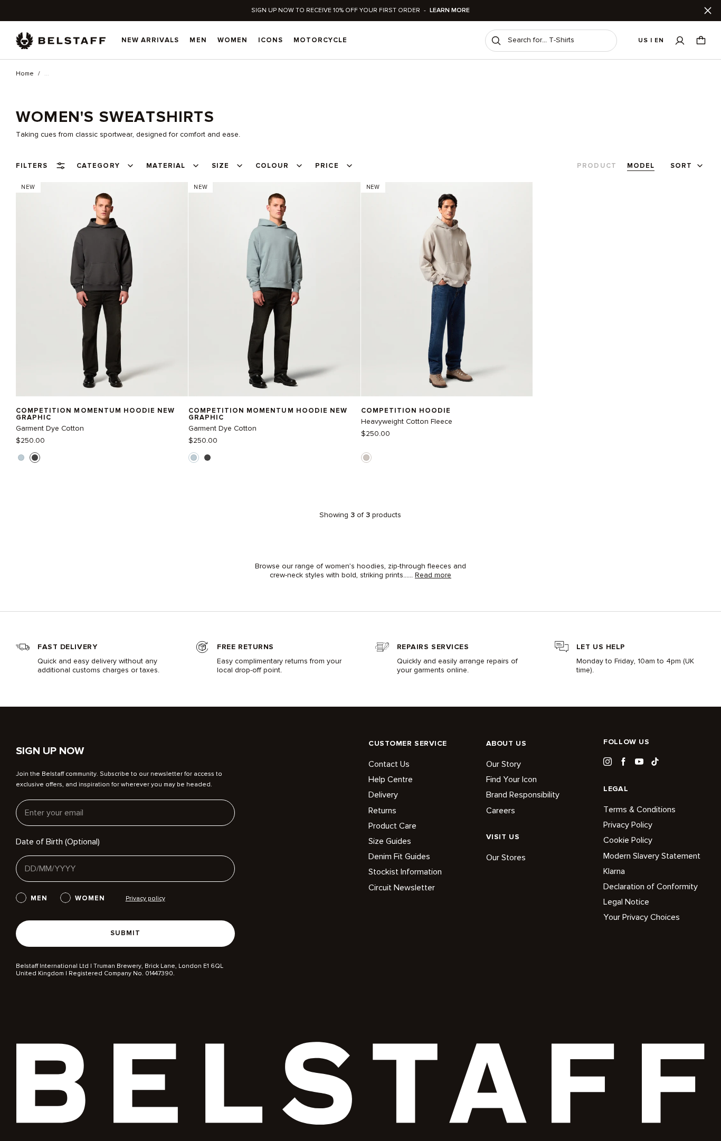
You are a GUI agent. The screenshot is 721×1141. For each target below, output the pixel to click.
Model (640, 165)
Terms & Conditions (639, 810)
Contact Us (389, 764)
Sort (681, 165)
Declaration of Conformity (650, 886)
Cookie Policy (627, 840)
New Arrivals (150, 40)
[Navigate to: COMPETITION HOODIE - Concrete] (447, 289)
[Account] (679, 40)
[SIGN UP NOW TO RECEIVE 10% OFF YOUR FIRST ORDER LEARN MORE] (360, 10)
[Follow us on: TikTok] (655, 761)
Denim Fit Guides (399, 856)
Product (596, 165)
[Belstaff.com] (61, 40)
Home (25, 74)
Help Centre (390, 779)
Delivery (383, 795)
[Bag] (700, 40)
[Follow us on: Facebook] (623, 761)
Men (197, 40)
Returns (382, 810)
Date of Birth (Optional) (58, 841)
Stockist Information (405, 872)
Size (220, 165)
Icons (270, 40)
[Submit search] (496, 40)
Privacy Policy (627, 825)
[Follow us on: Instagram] (607, 761)
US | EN (651, 40)
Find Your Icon (511, 779)
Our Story (503, 764)
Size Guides (389, 841)
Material (165, 165)
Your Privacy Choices (641, 917)
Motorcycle (320, 40)
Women (232, 40)
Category (98, 165)
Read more (433, 575)
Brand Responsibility (522, 795)
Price (326, 165)
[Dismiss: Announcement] (708, 10)
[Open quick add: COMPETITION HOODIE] (366, 457)
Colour (272, 165)
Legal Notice (626, 902)
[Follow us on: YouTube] (639, 761)
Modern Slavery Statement (651, 856)
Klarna (614, 871)
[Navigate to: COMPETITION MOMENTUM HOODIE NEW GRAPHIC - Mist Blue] (274, 289)
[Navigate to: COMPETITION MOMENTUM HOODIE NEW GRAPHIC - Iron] (102, 289)
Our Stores (506, 858)
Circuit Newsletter (401, 887)
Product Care (392, 826)
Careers (500, 810)
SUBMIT (125, 933)
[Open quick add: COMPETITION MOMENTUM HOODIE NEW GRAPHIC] (21, 457)
